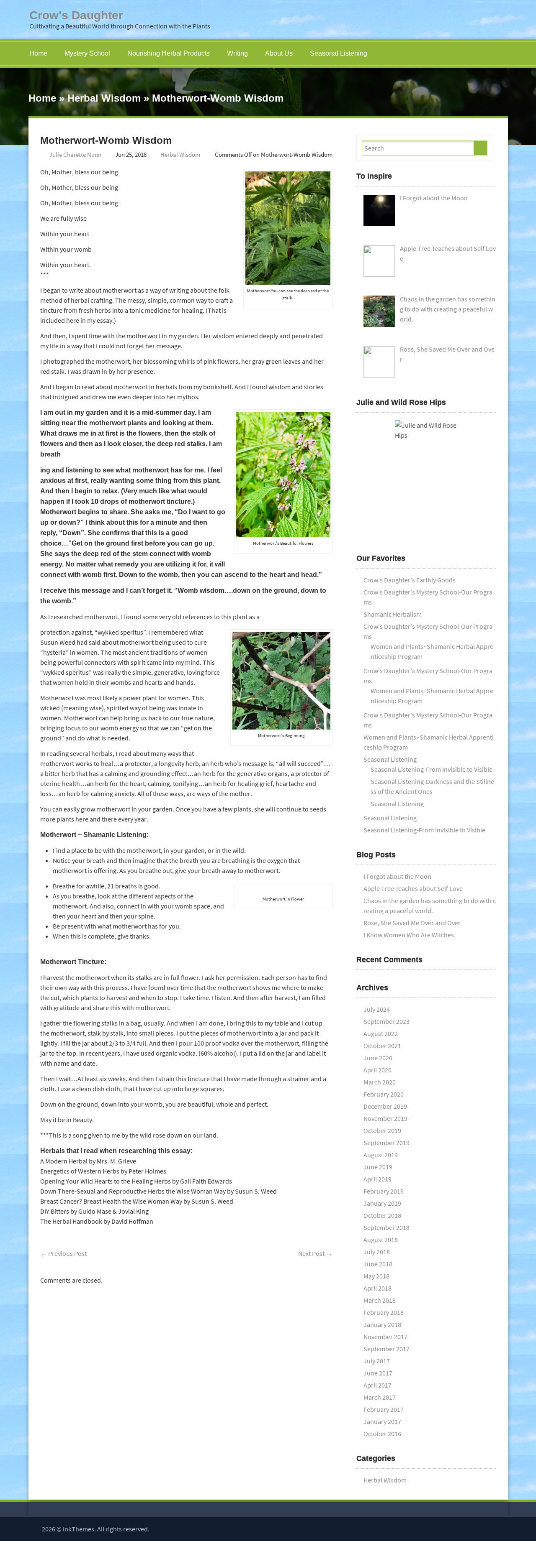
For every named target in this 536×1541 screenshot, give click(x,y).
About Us (279, 53)
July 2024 (376, 1009)
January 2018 (382, 1324)
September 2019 (386, 1142)
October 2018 (382, 1215)
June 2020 (377, 1058)
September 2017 (386, 1349)
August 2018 (380, 1239)
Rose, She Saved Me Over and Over (412, 922)
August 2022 (380, 1033)
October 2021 (382, 1045)
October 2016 (382, 1433)
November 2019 (385, 1118)
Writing (237, 53)
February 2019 (383, 1191)
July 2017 (376, 1361)
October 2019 (382, 1130)
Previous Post (63, 1253)
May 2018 (376, 1276)
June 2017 (377, 1373)
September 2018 (386, 1227)
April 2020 (377, 1070)
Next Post (315, 1253)
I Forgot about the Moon (397, 876)
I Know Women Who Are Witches (408, 935)
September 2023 (386, 1021)
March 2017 (379, 1397)
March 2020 (379, 1082)
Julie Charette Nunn (75, 154)
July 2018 (376, 1252)
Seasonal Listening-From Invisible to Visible (431, 769)
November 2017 (385, 1336)
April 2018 (377, 1288)
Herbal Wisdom (104, 98)
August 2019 (380, 1155)
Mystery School (87, 53)
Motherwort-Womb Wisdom (106, 140)
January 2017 (382, 1421)
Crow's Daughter (76, 15)
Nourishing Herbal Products (168, 53)
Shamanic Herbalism (392, 614)
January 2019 (382, 1203)
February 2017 (383, 1409)
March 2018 (379, 1300)
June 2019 (377, 1167)
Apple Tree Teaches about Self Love (413, 888)
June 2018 (377, 1264)
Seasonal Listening (338, 53)
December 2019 (385, 1106)
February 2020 (383, 1094)
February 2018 (383, 1312)
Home (38, 53)
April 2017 (377, 1385)
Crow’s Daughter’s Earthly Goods (409, 580)
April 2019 (377, 1179)
